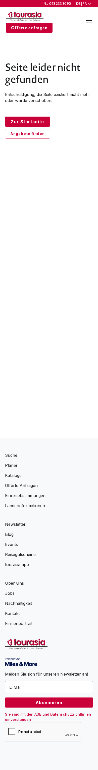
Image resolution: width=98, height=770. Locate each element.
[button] (84, 3)
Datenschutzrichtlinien (70, 714)
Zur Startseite (27, 121)
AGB (37, 714)
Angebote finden (27, 133)
